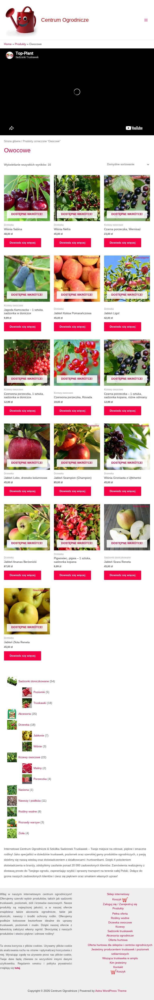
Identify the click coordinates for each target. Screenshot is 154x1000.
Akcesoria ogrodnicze (120, 935)
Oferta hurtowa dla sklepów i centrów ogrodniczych (120, 945)
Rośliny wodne (120, 918)
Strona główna (12, 141)
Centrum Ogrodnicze (65, 20)
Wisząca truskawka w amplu (120, 958)
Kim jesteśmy (118, 962)
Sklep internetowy (118, 894)
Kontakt (118, 967)
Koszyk (117, 899)
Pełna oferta (120, 913)
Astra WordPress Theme (111, 990)
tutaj (17, 967)
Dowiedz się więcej (22, 242)
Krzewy (120, 926)
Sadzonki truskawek (120, 931)
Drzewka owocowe (120, 922)
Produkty (118, 908)
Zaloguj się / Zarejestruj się (120, 904)
